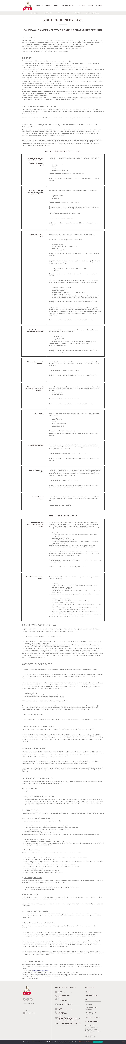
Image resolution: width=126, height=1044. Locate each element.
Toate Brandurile (92, 13)
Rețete (56, 5)
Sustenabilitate (68, 5)
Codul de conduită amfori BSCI (91, 1013)
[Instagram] (27, 999)
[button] (68, 1024)
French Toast (62, 13)
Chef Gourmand (32, 13)
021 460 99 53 (62, 1013)
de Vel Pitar (77, 13)
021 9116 (60, 996)
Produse (49, 5)
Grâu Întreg (48, 13)
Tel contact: (61, 1012)
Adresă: (60, 1016)
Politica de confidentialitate (85, 1041)
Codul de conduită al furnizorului (92, 1008)
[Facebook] (24, 999)
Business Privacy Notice (93, 1017)
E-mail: (60, 991)
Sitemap (88, 992)
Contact (99, 5)
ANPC (60, 999)
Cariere (91, 5)
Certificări (89, 1004)
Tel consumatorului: (64, 995)
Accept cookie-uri (98, 1041)
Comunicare (81, 5)
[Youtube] (31, 999)
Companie (39, 5)
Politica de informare (92, 995)
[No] (123, 1041)
